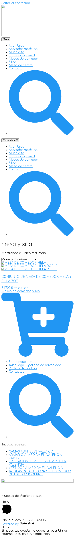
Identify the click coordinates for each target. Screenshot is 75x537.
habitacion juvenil (22, 55)
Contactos (16, 371)
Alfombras (16, 45)
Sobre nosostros (21, 361)
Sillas (12, 62)
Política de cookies (23, 368)
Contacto (16, 68)
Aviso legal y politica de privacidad (35, 365)
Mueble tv (16, 52)
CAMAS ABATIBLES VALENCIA (31, 451)
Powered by (10, 524)
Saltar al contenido (15, 3)
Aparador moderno (23, 49)
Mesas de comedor (23, 58)
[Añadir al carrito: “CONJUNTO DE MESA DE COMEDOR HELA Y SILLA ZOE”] (37, 355)
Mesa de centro (21, 65)
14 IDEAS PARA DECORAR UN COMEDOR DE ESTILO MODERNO (40, 473)
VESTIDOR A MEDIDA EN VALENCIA (36, 468)
